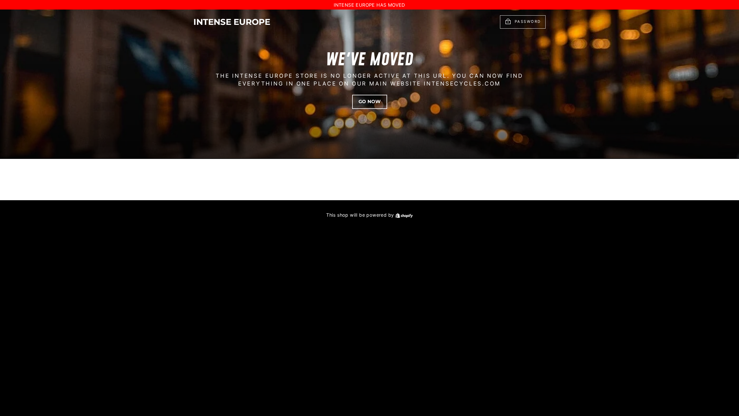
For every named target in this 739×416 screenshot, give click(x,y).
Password (528, 22)
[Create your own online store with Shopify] (404, 215)
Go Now (370, 101)
